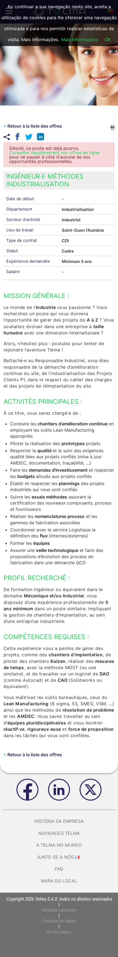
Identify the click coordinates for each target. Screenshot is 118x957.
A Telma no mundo (59, 845)
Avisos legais (59, 932)
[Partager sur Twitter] (27, 136)
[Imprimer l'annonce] (112, 128)
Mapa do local (59, 881)
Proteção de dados (59, 921)
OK (108, 39)
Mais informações (79, 39)
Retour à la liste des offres (34, 126)
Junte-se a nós (55, 857)
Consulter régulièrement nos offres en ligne (54, 152)
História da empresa (59, 821)
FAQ (59, 869)
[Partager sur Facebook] (16, 136)
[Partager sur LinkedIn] (39, 136)
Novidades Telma (59, 833)
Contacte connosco (59, 910)
